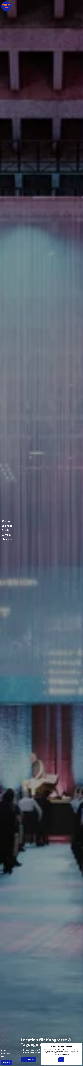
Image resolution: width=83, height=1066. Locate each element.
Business (6, 526)
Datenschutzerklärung (63, 1054)
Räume (5, 521)
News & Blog (5, 1054)
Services (6, 535)
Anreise (3, 1050)
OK (61, 1060)
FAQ (2, 1057)
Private (5, 530)
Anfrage (6, 1062)
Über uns (6, 539)
